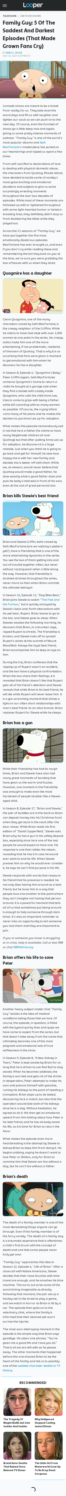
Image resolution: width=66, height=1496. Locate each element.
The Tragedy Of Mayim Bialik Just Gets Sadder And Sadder (16, 1423)
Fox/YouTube (56, 310)
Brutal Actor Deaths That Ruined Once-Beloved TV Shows (15, 1466)
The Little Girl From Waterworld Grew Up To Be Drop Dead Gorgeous (48, 1468)
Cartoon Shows (30, 16)
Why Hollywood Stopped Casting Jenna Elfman (45, 1423)
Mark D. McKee (14, 52)
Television (9, 16)
